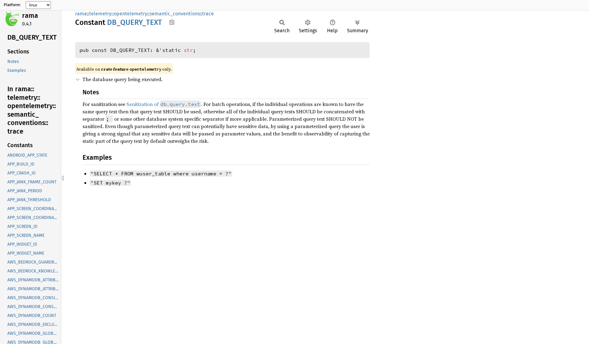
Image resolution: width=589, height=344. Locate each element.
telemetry (100, 14)
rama (30, 15)
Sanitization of (163, 104)
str (188, 50)
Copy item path (172, 22)
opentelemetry (130, 14)
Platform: (12, 5)
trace (208, 14)
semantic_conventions (175, 14)
